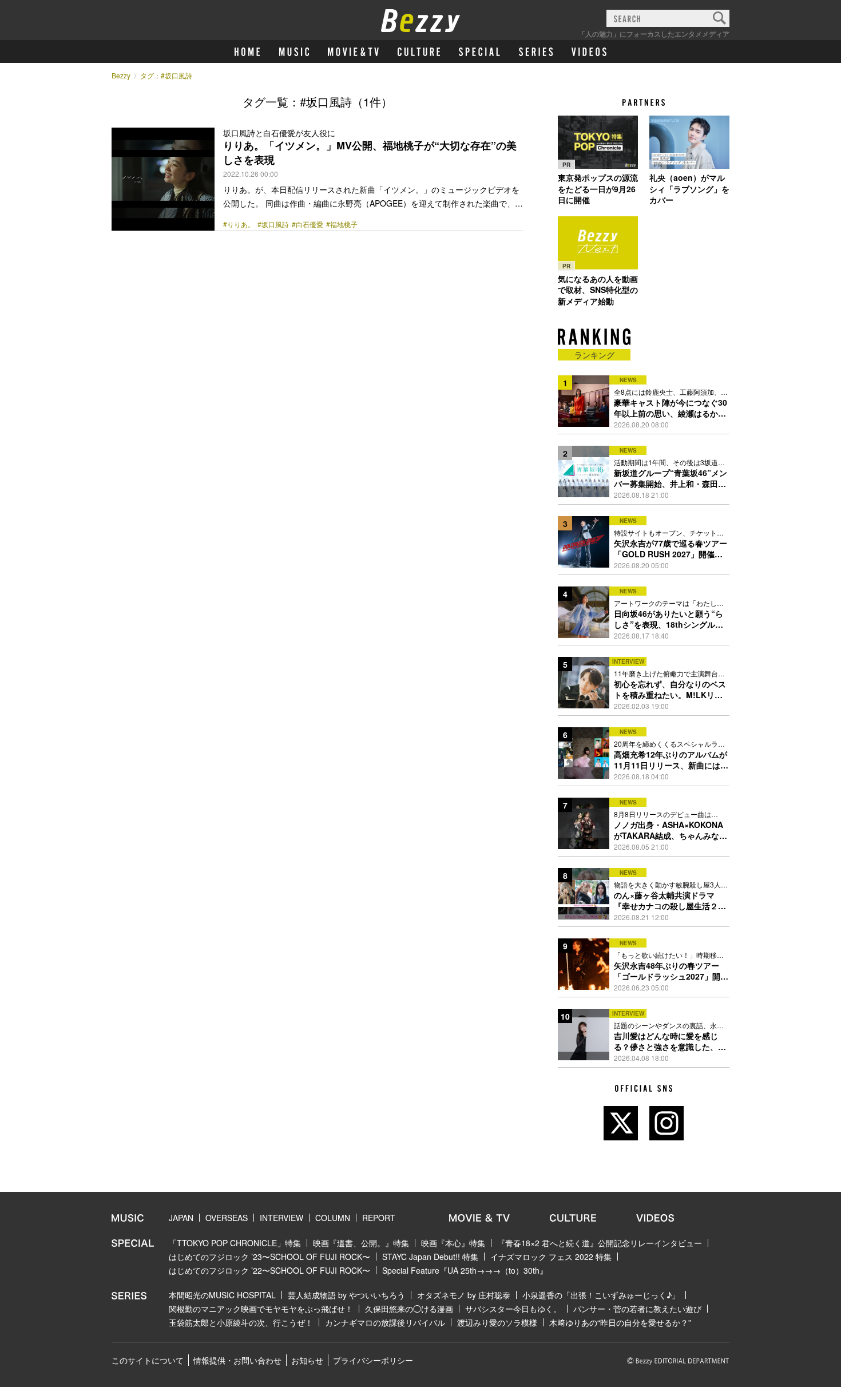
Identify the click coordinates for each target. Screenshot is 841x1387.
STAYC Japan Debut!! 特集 (430, 1257)
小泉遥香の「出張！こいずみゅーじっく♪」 (601, 1295)
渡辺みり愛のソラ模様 (497, 1322)
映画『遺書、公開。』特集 (361, 1243)
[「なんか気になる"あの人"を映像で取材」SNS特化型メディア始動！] (598, 243)
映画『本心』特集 (453, 1243)
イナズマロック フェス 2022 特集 (551, 1257)
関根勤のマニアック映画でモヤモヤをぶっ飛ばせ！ (261, 1309)
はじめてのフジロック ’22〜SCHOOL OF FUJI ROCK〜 (269, 1270)
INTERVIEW (281, 1218)
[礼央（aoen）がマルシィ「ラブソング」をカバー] (689, 141)
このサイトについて (148, 1360)
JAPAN (181, 1218)
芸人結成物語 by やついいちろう (346, 1295)
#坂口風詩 (273, 224)
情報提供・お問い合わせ (237, 1360)
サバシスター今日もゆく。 (513, 1309)
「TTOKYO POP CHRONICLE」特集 (235, 1243)
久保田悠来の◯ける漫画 (409, 1309)
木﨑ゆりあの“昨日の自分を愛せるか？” (620, 1322)
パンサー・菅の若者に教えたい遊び (637, 1309)
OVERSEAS (226, 1218)
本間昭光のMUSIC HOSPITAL (222, 1295)
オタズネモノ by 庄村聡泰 (463, 1295)
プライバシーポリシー (373, 1360)
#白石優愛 (307, 224)
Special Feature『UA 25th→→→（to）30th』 (465, 1270)
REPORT (378, 1218)
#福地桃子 (342, 224)
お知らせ (307, 1360)
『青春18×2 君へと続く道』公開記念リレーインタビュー (599, 1243)
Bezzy (121, 75)
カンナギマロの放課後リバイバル (385, 1322)
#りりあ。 (239, 224)
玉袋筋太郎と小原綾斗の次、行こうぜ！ (241, 1322)
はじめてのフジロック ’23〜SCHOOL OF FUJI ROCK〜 (269, 1257)
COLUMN (332, 1218)
